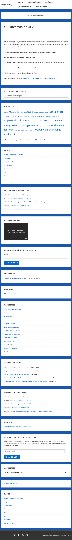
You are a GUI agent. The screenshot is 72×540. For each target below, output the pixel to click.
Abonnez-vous (12, 457)
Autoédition (49, 2)
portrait (52, 125)
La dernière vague (35, 121)
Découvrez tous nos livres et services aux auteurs (18, 294)
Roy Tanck (25, 140)
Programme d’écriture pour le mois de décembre (17, 374)
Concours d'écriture (9, 323)
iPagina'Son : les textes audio (12, 334)
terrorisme (31, 130)
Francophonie (8, 316)
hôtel (43, 116)
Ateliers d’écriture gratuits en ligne (13, 154)
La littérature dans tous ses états (13, 320)
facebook (36, 78)
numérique (7, 125)
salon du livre (18, 130)
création (54, 111)
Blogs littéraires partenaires (11, 327)
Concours (39, 112)
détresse (6, 116)
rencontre (9, 130)
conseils (44, 112)
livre (42, 120)
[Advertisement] (36, 33)
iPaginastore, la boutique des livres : (14, 278)
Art (10, 111)
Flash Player (36, 140)
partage (25, 125)
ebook (11, 116)
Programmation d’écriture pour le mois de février (17, 367)
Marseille (52, 121)
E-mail (6, 254)
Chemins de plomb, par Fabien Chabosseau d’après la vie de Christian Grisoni (25, 381)
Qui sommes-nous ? (25, 6)
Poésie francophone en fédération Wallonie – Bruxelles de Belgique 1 (29, 202)
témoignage (45, 129)
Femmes (33, 116)
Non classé (7, 351)
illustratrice (47, 116)
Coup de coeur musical (10, 337)
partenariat (34, 125)
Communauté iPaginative (11, 341)
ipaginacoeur (9, 121)
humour (39, 116)
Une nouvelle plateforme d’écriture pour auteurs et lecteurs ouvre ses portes (31, 209)
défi (61, 112)
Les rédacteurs (8, 344)
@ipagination (52, 78)
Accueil (20, 2)
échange (56, 129)
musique (59, 120)
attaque (25, 112)
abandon (6, 112)
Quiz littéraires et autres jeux (12, 330)
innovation (52, 116)
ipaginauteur (22, 120)
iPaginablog (6, 4)
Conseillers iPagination (10, 348)
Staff (5, 172)
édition (15, 134)
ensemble (19, 116)
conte (48, 112)
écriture (8, 134)
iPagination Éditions (34, 2)
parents (19, 125)
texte (36, 129)
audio (30, 111)
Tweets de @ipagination (10, 483)
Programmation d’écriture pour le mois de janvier (17, 371)
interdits (57, 116)
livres (46, 120)
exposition (27, 116)
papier (14, 126)
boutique (26, 78)
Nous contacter (41, 6)
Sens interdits (25, 130)
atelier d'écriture (17, 112)
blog (35, 112)
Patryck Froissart (43, 125)
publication (60, 125)
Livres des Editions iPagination (12, 309)
